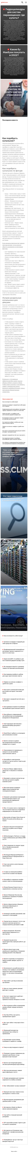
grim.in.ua (4, 2)
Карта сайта (14, 1151)
